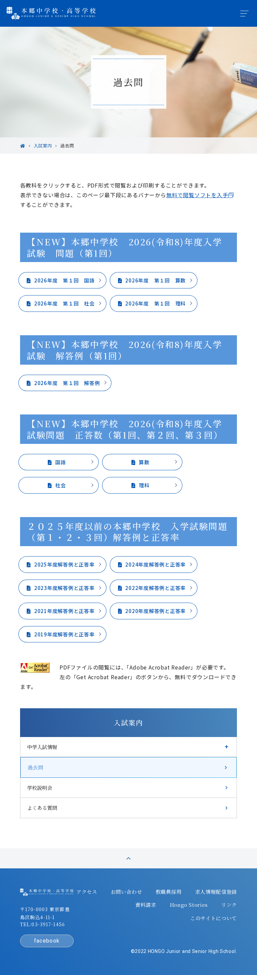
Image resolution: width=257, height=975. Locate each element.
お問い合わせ (126, 891)
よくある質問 (42, 807)
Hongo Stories (189, 904)
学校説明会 (39, 787)
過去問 (35, 767)
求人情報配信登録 (216, 891)
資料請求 (145, 904)
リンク (229, 904)
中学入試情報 (42, 746)
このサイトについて (213, 918)
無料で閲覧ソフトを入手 (197, 195)
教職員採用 (169, 891)
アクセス (86, 891)
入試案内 (128, 722)
